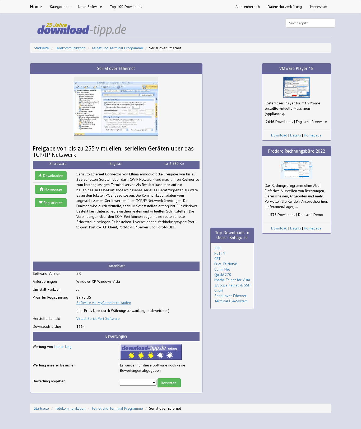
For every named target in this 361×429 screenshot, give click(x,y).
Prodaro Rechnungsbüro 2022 (296, 151)
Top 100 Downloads (126, 6)
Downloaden (52, 175)
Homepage (52, 189)
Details (295, 135)
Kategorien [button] (58, 6)
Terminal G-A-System (231, 301)
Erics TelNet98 (225, 264)
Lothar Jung (63, 346)
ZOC (217, 248)
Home (36, 6)
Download (279, 135)
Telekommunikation (70, 48)
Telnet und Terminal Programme (117, 48)
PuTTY (219, 253)
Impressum (318, 6)
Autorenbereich (247, 6)
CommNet (222, 269)
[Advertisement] (118, 245)
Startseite (41, 48)
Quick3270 (222, 274)
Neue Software (90, 6)
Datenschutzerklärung (285, 6)
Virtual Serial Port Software (98, 318)
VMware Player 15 (296, 68)
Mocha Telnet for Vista (232, 279)
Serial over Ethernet (230, 295)
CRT (217, 258)
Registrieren (53, 202)
